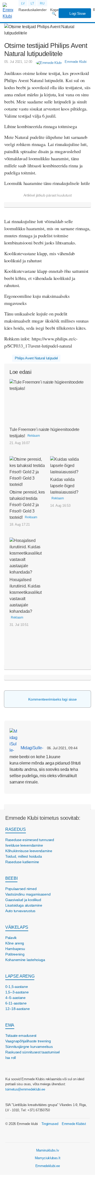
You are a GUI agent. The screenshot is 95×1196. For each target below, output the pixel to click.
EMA (9, 1025)
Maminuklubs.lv (47, 1150)
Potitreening (15, 954)
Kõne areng (14, 943)
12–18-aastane (17, 1009)
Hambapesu (15, 949)
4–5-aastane (15, 998)
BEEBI (11, 878)
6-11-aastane (16, 1003)
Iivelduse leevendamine (24, 845)
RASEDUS (15, 829)
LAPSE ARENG (19, 976)
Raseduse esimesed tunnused (29, 840)
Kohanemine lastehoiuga (25, 960)
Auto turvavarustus (20, 911)
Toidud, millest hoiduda (23, 856)
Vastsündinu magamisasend (27, 894)
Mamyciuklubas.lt (47, 1158)
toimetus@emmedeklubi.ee (25, 1089)
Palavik (11, 938)
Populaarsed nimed (20, 889)
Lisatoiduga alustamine (23, 905)
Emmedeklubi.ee (47, 1166)
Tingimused (49, 1124)
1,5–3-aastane (16, 992)
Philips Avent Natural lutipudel (36, 358)
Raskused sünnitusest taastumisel (32, 1052)
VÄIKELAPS (16, 927)
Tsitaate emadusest (20, 1035)
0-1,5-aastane (16, 986)
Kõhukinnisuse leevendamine (28, 851)
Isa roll (10, 1058)
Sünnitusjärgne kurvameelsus (29, 1046)
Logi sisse (77, 13)
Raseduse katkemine (22, 862)
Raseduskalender (32, 10)
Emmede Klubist (74, 1124)
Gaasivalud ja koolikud (23, 900)
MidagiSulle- (31, 748)
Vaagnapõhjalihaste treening (28, 1041)
